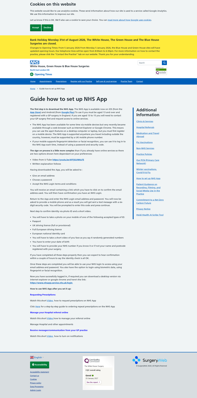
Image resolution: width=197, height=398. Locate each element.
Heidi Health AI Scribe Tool (149, 215)
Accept (35, 27)
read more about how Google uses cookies (129, 20)
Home (32, 81)
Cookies (33, 379)
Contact (139, 81)
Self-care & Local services (106, 81)
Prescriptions (61, 81)
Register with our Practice (81, 81)
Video (50, 300)
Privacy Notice (143, 209)
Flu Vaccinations (144, 142)
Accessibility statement (39, 372)
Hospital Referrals (145, 127)
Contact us (34, 376)
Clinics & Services (144, 121)
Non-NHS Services (145, 148)
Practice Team (126, 81)
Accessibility (40, 364)
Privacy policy (35, 383)
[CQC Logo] (92, 363)
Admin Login (35, 390)
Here (37, 306)
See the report (92, 382)
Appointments (46, 81)
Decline (47, 27)
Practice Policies (144, 154)
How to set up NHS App (148, 178)
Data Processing (36, 386)
